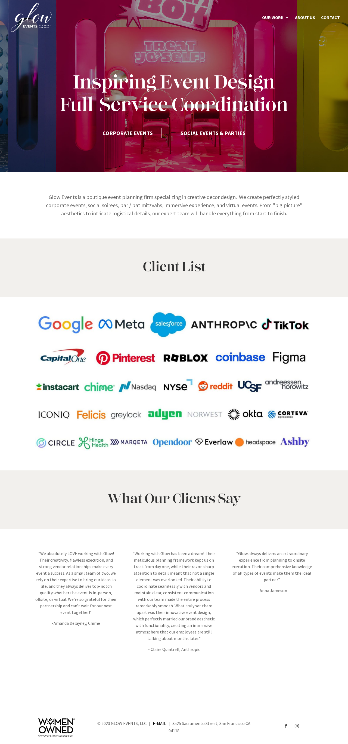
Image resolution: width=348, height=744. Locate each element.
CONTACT (330, 18)
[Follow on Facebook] (286, 726)
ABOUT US (305, 18)
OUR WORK (273, 18)
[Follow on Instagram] (297, 726)
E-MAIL (159, 723)
